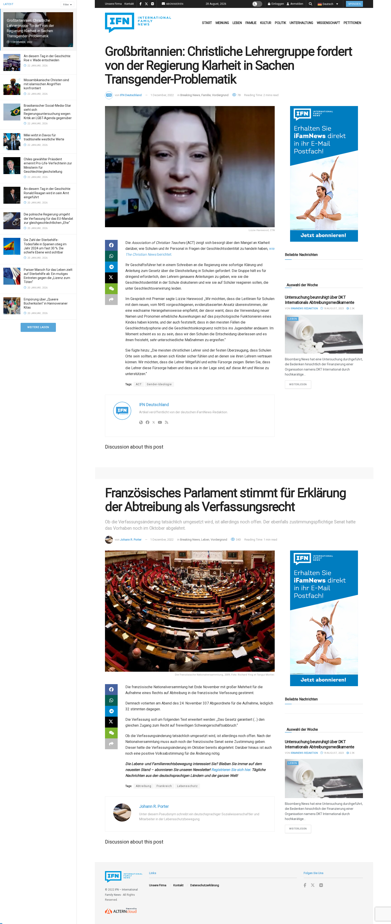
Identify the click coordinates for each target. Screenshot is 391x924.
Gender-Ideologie (159, 384)
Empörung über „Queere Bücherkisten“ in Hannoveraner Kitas (46, 303)
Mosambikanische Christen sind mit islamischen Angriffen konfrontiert (46, 84)
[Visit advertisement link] (324, 174)
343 (238, 539)
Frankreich (164, 786)
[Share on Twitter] (111, 277)
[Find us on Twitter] (313, 885)
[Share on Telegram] (111, 267)
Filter (66, 4)
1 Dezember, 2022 (162, 95)
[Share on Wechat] (111, 288)
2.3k (352, 308)
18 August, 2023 (333, 308)
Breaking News (190, 95)
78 (239, 95)
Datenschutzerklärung (204, 885)
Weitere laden (38, 327)
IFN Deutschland (131, 95)
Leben (237, 23)
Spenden (354, 3)
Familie (251, 23)
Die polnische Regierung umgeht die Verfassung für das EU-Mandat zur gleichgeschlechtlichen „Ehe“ (48, 218)
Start (207, 23)
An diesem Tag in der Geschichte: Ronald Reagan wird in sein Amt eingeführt (47, 193)
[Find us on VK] (321, 885)
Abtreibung (143, 786)
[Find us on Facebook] (305, 885)
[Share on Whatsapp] (111, 256)
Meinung (222, 23)
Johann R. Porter (130, 539)
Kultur (265, 23)
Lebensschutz (187, 786)
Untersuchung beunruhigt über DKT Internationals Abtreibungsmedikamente (319, 300)
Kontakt (129, 3)
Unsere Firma (113, 3)
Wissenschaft (328, 23)
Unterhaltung (301, 23)
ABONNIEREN (175, 3)
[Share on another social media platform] (111, 299)
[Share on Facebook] (111, 245)
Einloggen (277, 3)
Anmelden (296, 3)
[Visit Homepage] (138, 23)
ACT (139, 384)
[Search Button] (310, 4)
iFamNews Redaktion (304, 308)
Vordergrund (220, 95)
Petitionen (352, 23)
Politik (280, 23)
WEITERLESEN (300, 384)
